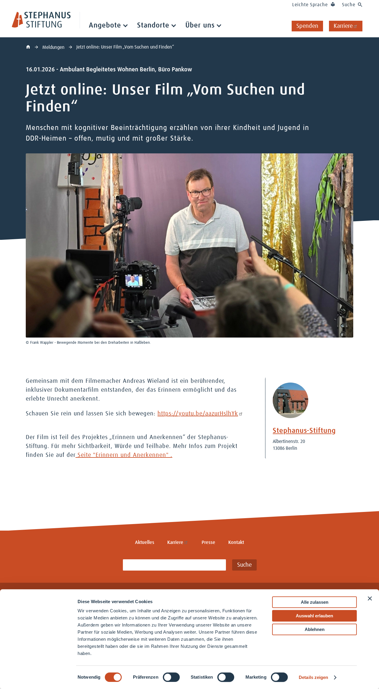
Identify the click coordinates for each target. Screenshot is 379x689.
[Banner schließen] (370, 598)
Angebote (105, 25)
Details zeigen (313, 677)
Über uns (200, 25)
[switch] (171, 677)
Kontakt (236, 542)
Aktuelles (144, 542)
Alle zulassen (314, 602)
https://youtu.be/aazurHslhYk (198, 414)
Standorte (153, 25)
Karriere (343, 26)
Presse (208, 542)
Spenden (307, 26)
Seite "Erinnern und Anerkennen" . (124, 455)
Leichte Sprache (310, 4)
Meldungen (54, 47)
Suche (348, 4)
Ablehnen (315, 629)
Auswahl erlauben (314, 615)
